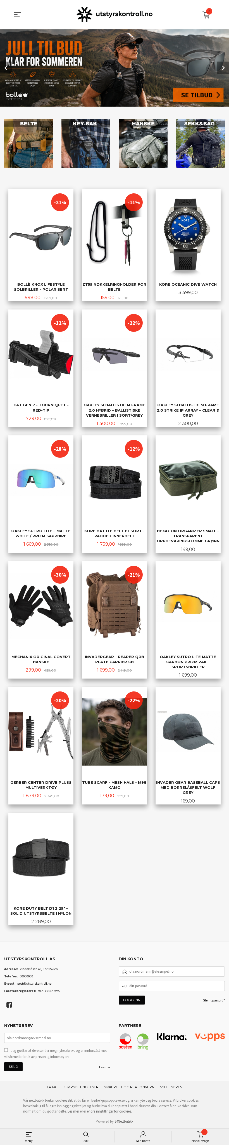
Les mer (104, 1067)
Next (223, 68)
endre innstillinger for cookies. (109, 1111)
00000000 (26, 976)
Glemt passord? (214, 1000)
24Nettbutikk (124, 1121)
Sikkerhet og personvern (129, 1087)
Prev (6, 68)
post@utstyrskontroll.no (34, 983)
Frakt (52, 1087)
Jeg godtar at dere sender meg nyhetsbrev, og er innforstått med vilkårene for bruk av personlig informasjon (56, 1053)
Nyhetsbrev (171, 1087)
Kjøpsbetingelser (81, 1087)
